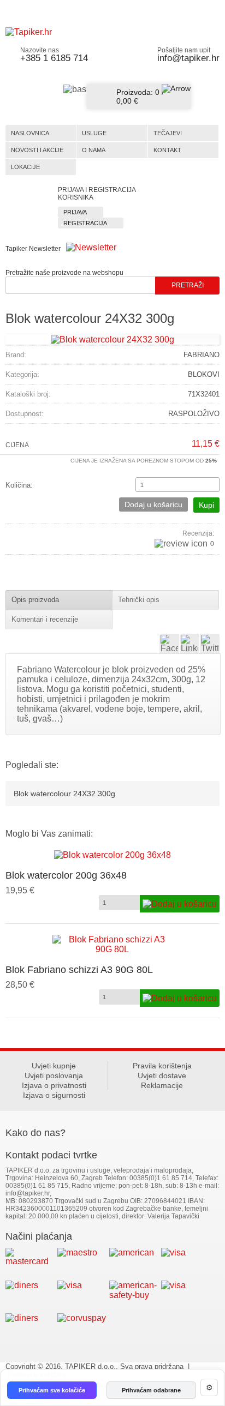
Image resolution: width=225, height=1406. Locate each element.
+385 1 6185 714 (54, 58)
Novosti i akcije (37, 150)
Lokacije (25, 167)
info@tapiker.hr (188, 58)
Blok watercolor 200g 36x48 (66, 875)
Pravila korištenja (162, 1065)
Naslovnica (30, 133)
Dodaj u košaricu (153, 504)
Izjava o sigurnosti (54, 1095)
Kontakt (167, 150)
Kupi (206, 505)
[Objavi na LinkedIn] (189, 643)
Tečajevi (167, 133)
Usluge (94, 133)
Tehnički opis (138, 600)
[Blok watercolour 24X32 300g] (112, 339)
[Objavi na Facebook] (169, 643)
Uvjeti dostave (162, 1075)
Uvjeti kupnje (54, 1065)
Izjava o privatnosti (54, 1085)
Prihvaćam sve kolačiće (52, 1390)
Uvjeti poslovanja (54, 1075)
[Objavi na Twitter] (210, 643)
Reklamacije (162, 1085)
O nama (93, 150)
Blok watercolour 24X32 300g (64, 793)
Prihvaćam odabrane (151, 1390)
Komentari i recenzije (44, 619)
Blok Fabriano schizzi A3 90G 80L (79, 969)
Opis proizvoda (35, 600)
